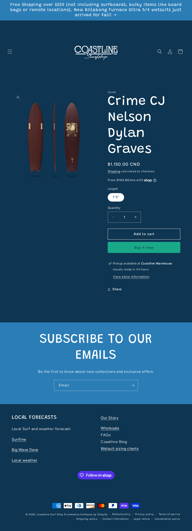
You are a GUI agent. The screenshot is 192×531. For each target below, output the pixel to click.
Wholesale (110, 428)
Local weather (24, 460)
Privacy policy (144, 514)
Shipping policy (87, 518)
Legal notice (141, 518)
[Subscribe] (133, 385)
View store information (131, 277)
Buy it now (144, 247)
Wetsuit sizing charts (120, 448)
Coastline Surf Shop (50, 514)
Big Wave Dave (25, 449)
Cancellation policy (167, 518)
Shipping (114, 171)
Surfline (19, 439)
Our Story (109, 418)
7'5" (116, 197)
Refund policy (121, 514)
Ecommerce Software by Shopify (85, 514)
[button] (10, 51)
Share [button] (117, 289)
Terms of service (169, 514)
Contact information (115, 518)
